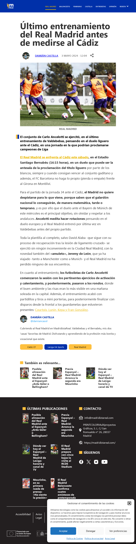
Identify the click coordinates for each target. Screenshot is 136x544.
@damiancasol (39, 321)
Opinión (112, 6)
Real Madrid (50, 6)
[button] (129, 503)
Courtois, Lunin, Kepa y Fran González (61, 309)
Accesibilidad (23, 514)
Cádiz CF (31, 347)
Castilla (88, 6)
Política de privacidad (94, 538)
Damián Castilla (46, 55)
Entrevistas (101, 6)
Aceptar (63, 531)
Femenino (77, 6)
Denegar (90, 531)
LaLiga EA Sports (56, 347)
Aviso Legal (110, 538)
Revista (123, 6)
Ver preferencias (118, 531)
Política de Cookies (75, 538)
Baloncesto (64, 6)
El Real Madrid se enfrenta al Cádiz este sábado (54, 157)
